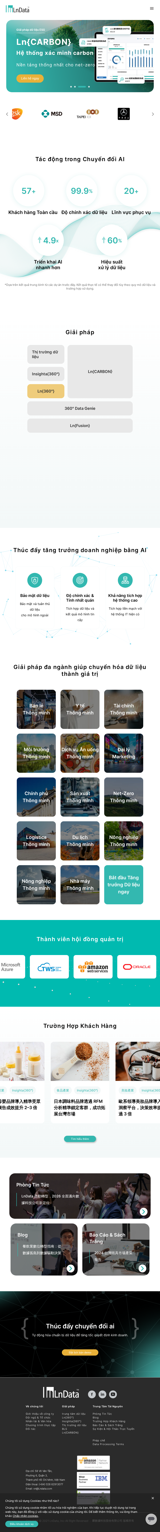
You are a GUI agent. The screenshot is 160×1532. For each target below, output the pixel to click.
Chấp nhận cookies (25, 1516)
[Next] (153, 114)
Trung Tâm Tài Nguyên (108, 1406)
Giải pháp (68, 1406)
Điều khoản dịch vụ (22, 1524)
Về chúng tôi (34, 1406)
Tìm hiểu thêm (53, 80)
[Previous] (7, 114)
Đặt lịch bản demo (80, 1352)
